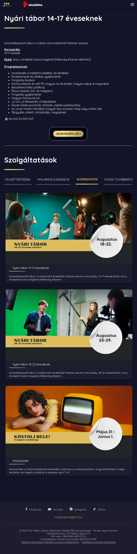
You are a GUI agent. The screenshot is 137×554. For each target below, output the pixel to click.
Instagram (80, 509)
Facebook (35, 509)
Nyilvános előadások (53, 179)
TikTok (101, 509)
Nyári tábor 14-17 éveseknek (31, 268)
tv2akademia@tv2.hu (69, 517)
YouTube (58, 509)
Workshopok (87, 179)
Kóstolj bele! (21, 461)
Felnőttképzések (18, 179)
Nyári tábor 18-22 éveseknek (31, 364)
